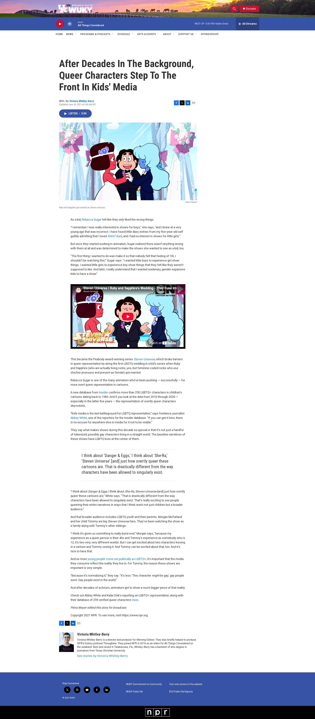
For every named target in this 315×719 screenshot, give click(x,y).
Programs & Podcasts (95, 34)
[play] (60, 24)
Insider (103, 392)
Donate (251, 8)
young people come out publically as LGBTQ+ (117, 559)
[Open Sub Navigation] (75, 34)
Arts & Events (146, 34)
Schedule (123, 34)
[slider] (74, 23)
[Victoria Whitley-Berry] (66, 642)
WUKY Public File (134, 691)
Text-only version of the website (185, 684)
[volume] (70, 24)
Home (59, 34)
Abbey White (79, 418)
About (167, 34)
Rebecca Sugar (91, 219)
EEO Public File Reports (181, 691)
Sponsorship (210, 34)
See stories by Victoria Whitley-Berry (102, 656)
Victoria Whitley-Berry (81, 101)
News (69, 34)
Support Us (186, 34)
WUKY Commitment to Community (144, 684)
